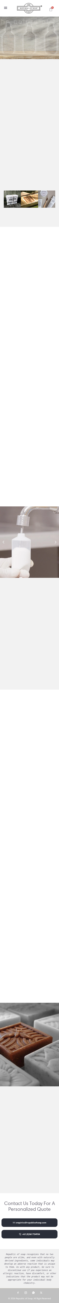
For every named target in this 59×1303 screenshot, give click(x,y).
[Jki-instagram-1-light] (26, 1292)
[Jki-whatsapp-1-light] (33, 1292)
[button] (5, 7)
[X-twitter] (41, 1292)
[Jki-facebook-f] (18, 1292)
